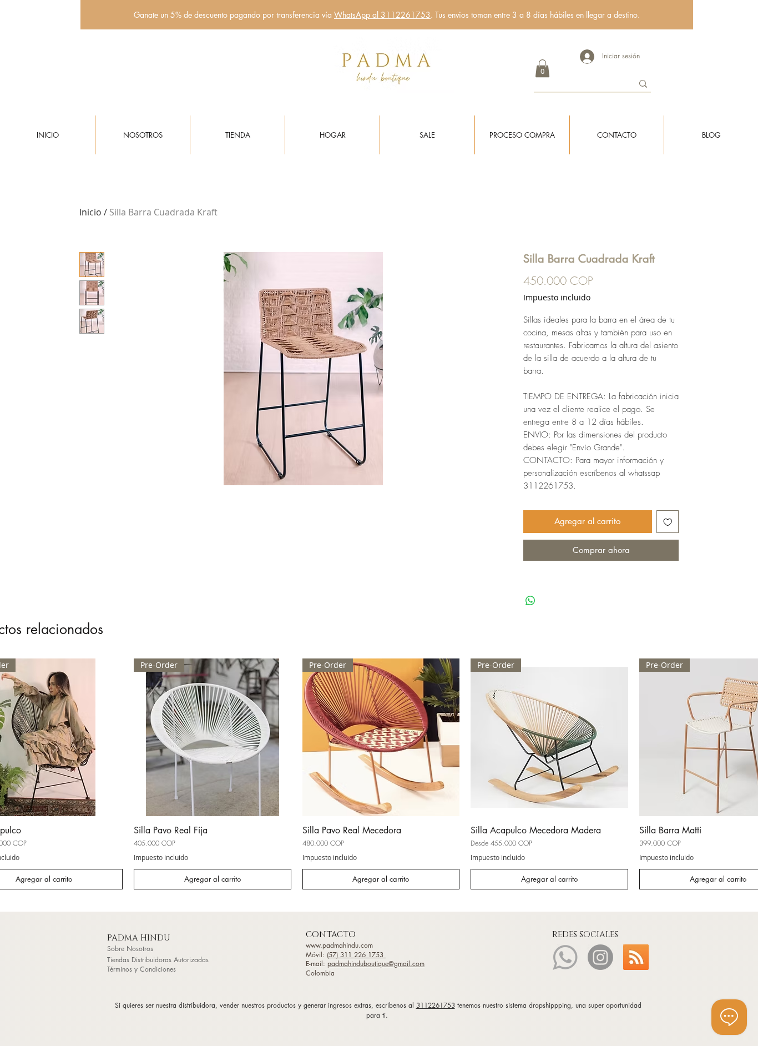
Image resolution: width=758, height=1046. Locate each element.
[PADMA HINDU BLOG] (636, 957)
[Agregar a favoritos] (667, 521)
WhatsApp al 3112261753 (382, 14)
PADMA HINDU (140, 938)
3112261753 (435, 1005)
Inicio (90, 212)
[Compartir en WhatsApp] (530, 600)
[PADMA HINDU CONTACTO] (565, 957)
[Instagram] (600, 957)
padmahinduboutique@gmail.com (376, 963)
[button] (542, 68)
